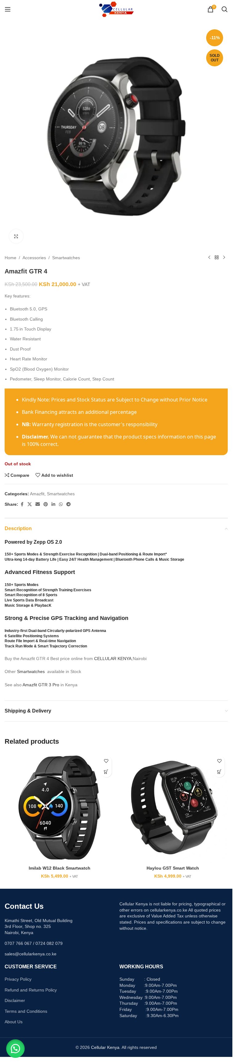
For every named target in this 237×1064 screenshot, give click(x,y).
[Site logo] (116, 8)
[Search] (224, 9)
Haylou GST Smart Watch (173, 868)
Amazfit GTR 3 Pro (41, 684)
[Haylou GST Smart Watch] (173, 808)
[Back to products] (216, 257)
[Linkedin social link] (53, 504)
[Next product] (224, 257)
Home (10, 257)
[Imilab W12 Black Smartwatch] (60, 808)
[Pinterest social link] (46, 504)
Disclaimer (15, 1000)
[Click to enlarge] (16, 236)
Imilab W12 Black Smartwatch (59, 868)
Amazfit (37, 493)
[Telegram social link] (68, 504)
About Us (14, 1021)
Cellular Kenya (105, 1047)
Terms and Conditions (26, 1011)
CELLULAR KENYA (112, 658)
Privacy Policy (18, 979)
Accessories (34, 257)
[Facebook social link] (22, 504)
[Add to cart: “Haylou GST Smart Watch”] (219, 772)
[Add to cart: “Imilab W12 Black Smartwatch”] (106, 772)
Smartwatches (66, 257)
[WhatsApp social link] (60, 504)
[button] (15, 1048)
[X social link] (30, 504)
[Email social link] (38, 504)
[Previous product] (209, 257)
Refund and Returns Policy (31, 989)
